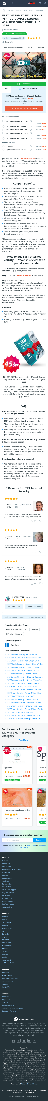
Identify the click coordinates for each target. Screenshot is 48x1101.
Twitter (29, 1041)
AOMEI (4, 931)
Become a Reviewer (9, 1011)
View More (23, 740)
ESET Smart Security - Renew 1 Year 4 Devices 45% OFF (25, 693)
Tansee (4, 951)
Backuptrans (7, 945)
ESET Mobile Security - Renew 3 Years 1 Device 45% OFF (25, 664)
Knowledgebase (8, 1005)
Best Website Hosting (10, 978)
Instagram (13, 1041)
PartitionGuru (7, 884)
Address (5, 984)
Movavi (4, 919)
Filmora (5, 861)
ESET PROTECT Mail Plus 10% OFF (20, 696)
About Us (5, 972)
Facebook (19, 1041)
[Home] (4, 10)
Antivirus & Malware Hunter (16, 629)
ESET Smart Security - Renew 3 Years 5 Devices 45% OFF (25, 706)
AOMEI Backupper (9, 890)
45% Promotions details (13, 48)
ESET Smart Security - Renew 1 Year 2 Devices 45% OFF (25, 709)
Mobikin (5, 954)
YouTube (24, 1041)
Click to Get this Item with (24, 108)
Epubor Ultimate (8, 901)
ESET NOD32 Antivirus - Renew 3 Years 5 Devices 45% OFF (25, 715)
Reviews (41, 48)
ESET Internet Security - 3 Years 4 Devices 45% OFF (25, 702)
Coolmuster (6, 867)
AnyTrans (5, 881)
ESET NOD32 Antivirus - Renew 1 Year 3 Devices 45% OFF (25, 670)
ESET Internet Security (14, 634)
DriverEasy (6, 864)
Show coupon (26, 84)
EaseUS (5, 925)
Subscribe (39, 840)
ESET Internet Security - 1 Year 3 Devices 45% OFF (25, 667)
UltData (5, 875)
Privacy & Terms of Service (29, 1084)
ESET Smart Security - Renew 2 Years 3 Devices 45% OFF (25, 686)
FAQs (30, 48)
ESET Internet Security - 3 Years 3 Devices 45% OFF (25, 690)
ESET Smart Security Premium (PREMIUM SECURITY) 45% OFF (25, 661)
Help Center (6, 997)
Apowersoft (6, 960)
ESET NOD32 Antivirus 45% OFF (20, 712)
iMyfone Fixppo (8, 904)
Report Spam (7, 999)
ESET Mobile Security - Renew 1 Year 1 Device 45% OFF (25, 673)
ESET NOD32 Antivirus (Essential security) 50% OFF (25, 657)
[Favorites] (39, 3)
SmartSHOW (6, 887)
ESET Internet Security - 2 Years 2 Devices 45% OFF (25, 677)
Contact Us (6, 987)
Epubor (5, 957)
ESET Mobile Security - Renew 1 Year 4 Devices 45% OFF (25, 699)
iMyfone (5, 937)
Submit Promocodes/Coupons (13, 1008)
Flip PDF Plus (7, 898)
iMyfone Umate (8, 893)
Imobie (4, 948)
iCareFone (6, 872)
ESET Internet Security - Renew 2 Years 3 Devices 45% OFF (25, 680)
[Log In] (45, 3)
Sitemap (5, 1002)
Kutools (5, 917)
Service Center (7, 981)
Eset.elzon (34, 629)
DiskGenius (6, 895)
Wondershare (7, 928)
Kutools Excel (7, 878)
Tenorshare (6, 922)
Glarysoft (5, 940)
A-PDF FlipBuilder (8, 963)
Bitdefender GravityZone (11, 869)
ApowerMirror (7, 907)
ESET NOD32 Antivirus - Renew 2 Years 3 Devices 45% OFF (25, 683)
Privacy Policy (31, 845)
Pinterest (34, 1041)
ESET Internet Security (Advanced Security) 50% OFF (25, 654)
